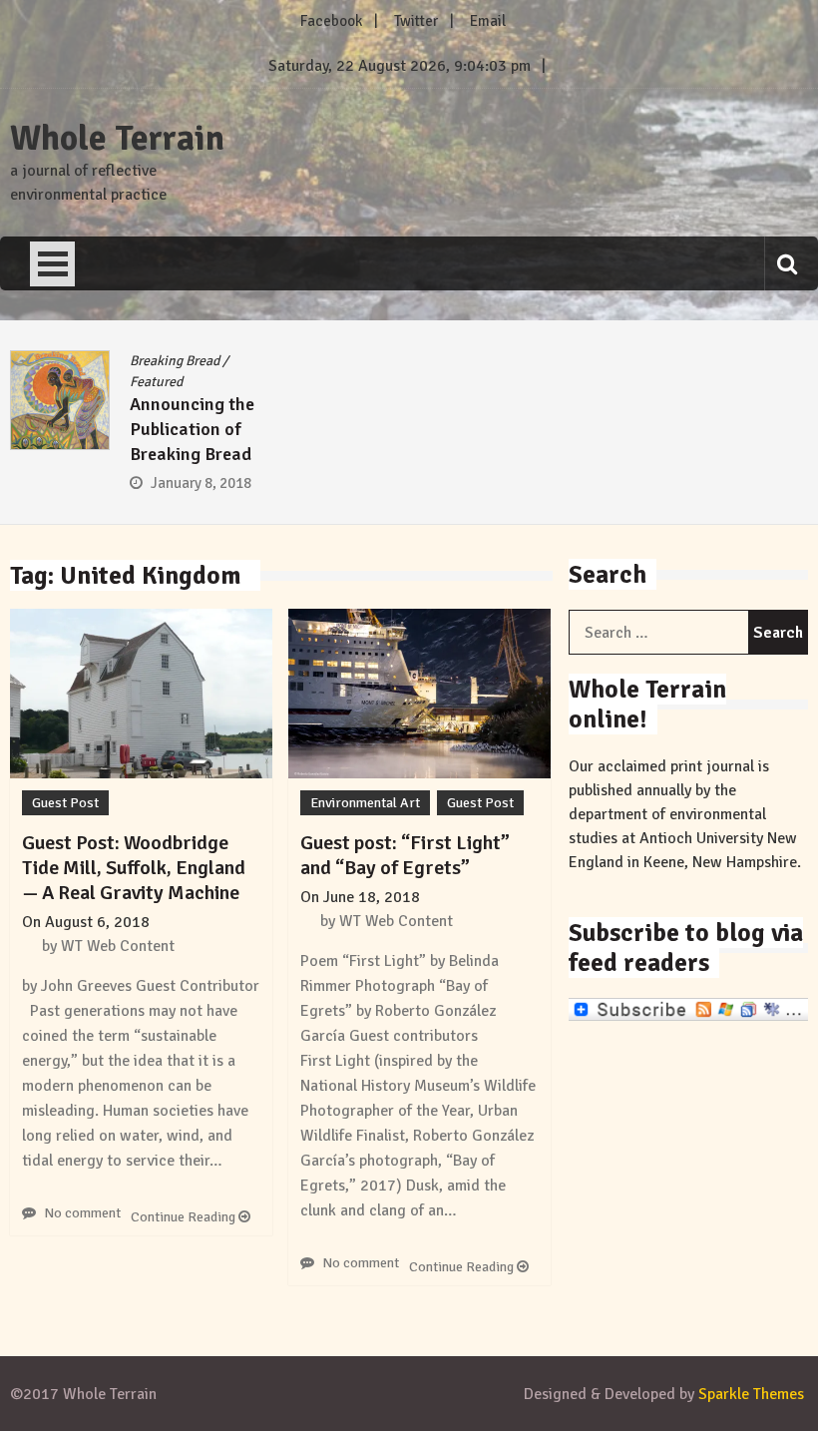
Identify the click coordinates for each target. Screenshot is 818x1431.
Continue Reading (184, 1216)
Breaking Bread (174, 360)
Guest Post (65, 802)
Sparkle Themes (751, 1394)
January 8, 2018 (201, 483)
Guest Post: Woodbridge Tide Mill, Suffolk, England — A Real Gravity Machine (133, 867)
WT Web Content (118, 946)
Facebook (331, 21)
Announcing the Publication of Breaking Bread (192, 429)
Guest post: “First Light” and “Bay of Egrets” (405, 855)
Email (488, 21)
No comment (82, 1212)
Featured (156, 381)
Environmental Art (365, 802)
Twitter (416, 21)
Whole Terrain (117, 139)
